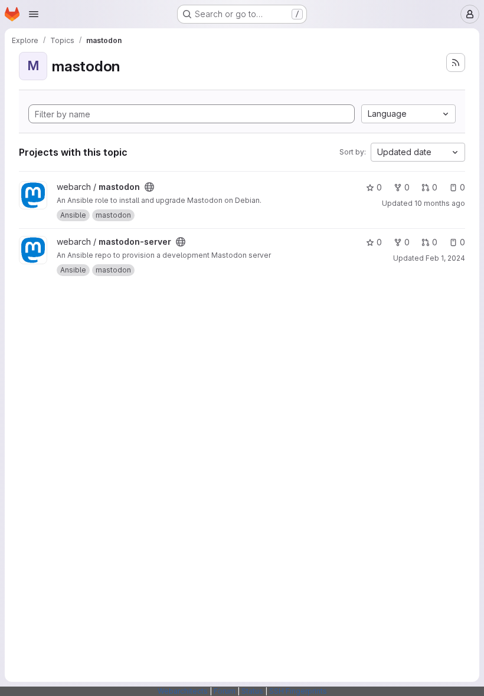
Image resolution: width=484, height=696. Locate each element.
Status (252, 691)
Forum (225, 691)
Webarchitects (183, 691)
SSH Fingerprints (298, 691)
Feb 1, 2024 (445, 258)
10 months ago (439, 203)
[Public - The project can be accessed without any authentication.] (149, 187)
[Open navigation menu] (33, 14)
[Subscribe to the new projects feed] (455, 62)
